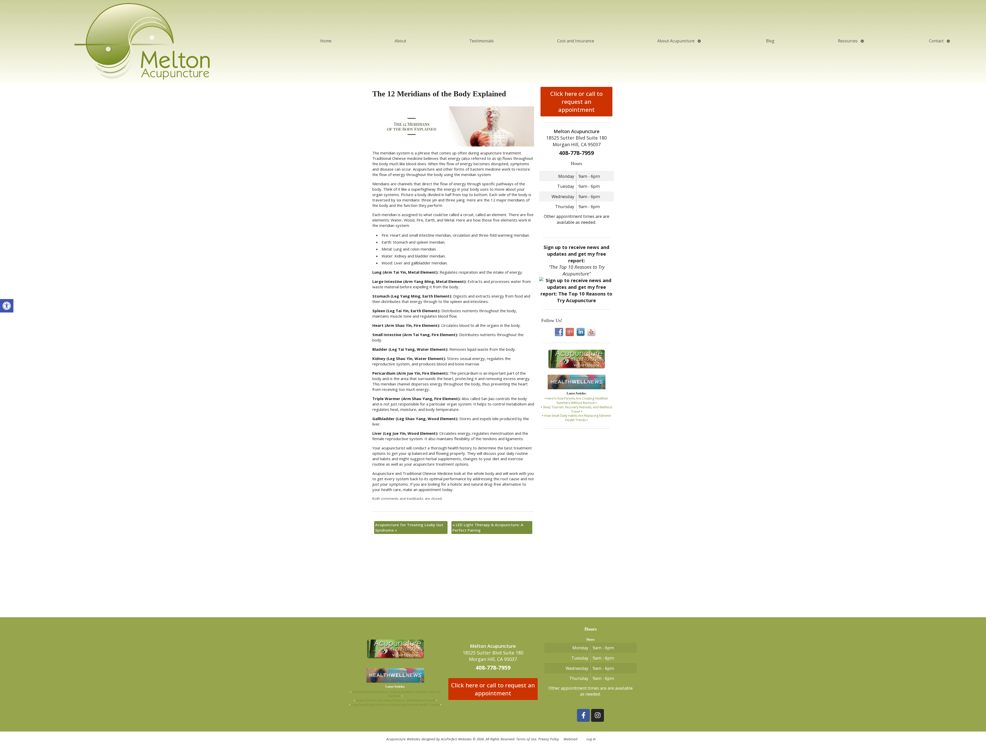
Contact (936, 41)
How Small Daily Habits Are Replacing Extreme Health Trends (577, 417)
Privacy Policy (548, 739)
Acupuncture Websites (403, 739)
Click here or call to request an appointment (576, 102)
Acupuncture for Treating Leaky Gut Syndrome (409, 527)
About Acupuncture (676, 41)
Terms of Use (526, 739)
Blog (770, 41)
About (400, 41)
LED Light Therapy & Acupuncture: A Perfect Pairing (487, 527)
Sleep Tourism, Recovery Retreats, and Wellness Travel (577, 409)
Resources (848, 41)
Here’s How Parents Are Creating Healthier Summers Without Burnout (577, 400)
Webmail (570, 739)
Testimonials (481, 41)
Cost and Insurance (575, 41)
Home (325, 41)
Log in (591, 739)
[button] (6, 305)
